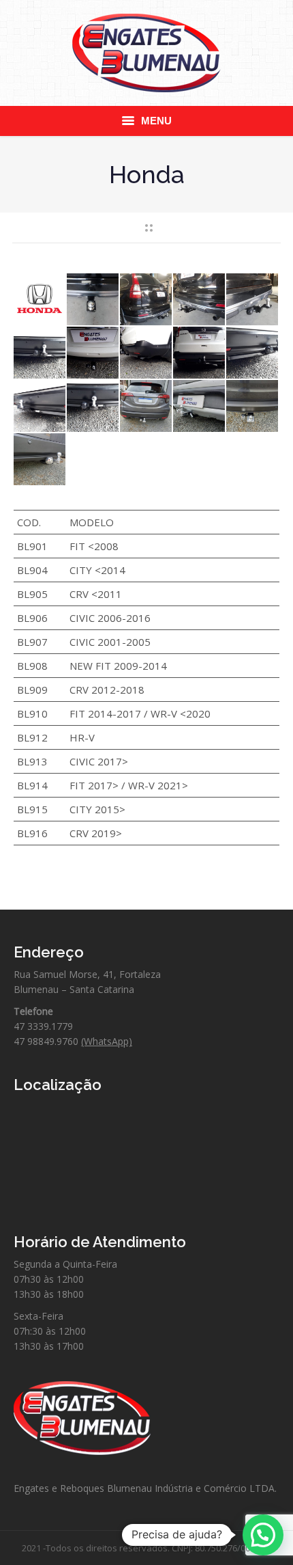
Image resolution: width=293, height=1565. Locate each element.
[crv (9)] (252, 353)
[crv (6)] (93, 353)
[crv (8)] (199, 353)
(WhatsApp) (106, 1041)
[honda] (40, 300)
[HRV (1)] (146, 406)
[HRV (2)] (199, 406)
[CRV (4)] (252, 300)
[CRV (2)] (146, 300)
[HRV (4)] (40, 460)
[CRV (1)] (93, 300)
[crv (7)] (146, 353)
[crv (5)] (40, 353)
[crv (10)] (40, 406)
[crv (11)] (93, 406)
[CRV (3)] (199, 300)
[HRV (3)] (252, 406)
